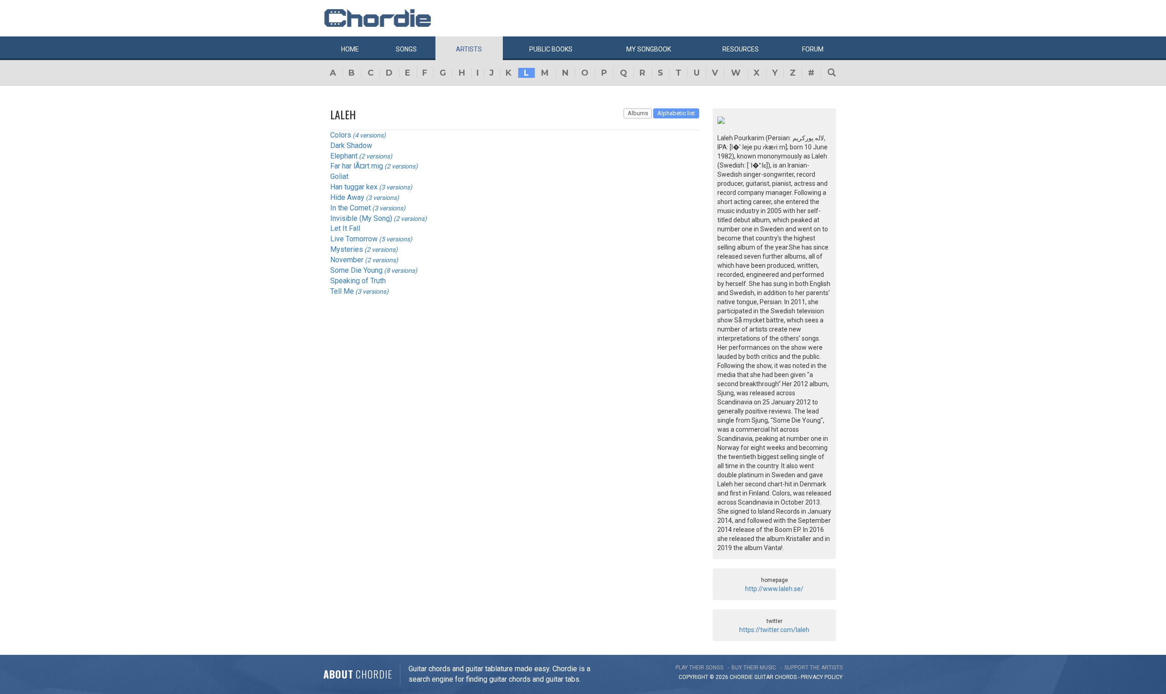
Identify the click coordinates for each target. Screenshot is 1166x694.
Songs (406, 49)
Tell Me (342, 291)
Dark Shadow (351, 145)
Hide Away (347, 197)
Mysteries (346, 249)
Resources (740, 49)
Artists (469, 49)
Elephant (344, 156)
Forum (812, 49)
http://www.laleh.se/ (774, 588)
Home (350, 49)
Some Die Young (356, 270)
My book (648, 49)
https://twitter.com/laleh (774, 629)
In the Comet (350, 208)
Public (551, 49)
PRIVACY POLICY (822, 677)
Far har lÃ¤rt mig (356, 166)
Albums (638, 113)
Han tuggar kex (354, 187)
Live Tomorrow (354, 239)
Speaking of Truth (358, 280)
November (346, 259)
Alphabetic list (676, 113)
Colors (340, 135)
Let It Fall (345, 228)
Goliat (339, 176)
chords (786, 677)
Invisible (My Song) (361, 218)
